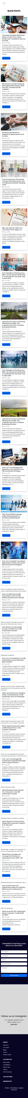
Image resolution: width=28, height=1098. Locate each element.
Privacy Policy (7, 1054)
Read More (6, 58)
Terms (5, 1052)
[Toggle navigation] (25, 3)
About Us (5, 1045)
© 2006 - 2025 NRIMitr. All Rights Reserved (14, 1089)
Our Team (6, 1047)
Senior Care (6, 1067)
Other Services (7, 1072)
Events (5, 1069)
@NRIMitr (14, 1024)
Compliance (6, 1065)
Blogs (4, 1050)
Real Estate (6, 1062)
